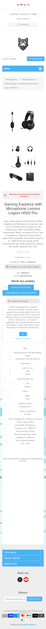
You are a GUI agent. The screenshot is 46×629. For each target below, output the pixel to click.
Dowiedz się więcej (23, 338)
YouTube (26, 579)
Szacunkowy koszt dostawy (21, 293)
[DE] (21, 5)
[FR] (28, 5)
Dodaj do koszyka (21, 287)
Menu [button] (7, 69)
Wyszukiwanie (36, 59)
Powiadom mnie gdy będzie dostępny (25, 267)
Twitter (20, 579)
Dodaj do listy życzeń (20, 301)
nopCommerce (28, 624)
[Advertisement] (23, 521)
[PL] (24, 5)
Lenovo (28, 257)
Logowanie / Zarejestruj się (21, 14)
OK (23, 334)
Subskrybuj (34, 599)
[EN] (18, 5)
